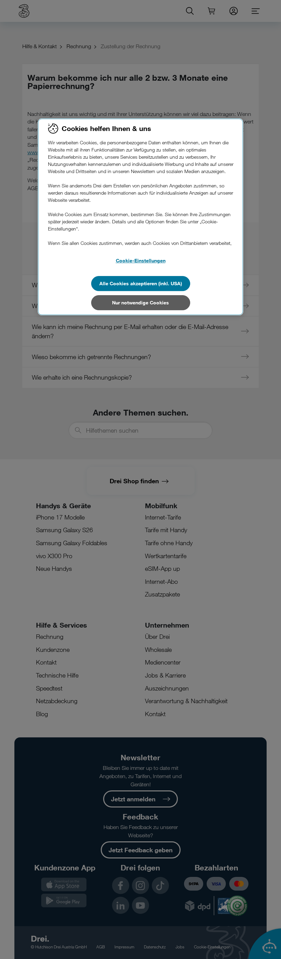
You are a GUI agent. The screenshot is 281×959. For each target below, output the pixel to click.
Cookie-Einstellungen (141, 260)
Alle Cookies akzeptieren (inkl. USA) (140, 283)
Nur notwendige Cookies (140, 302)
